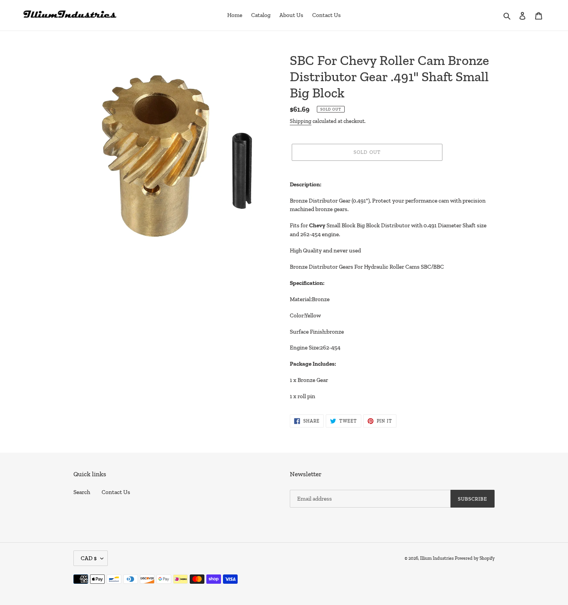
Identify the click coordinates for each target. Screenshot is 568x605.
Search (81, 492)
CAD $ (89, 558)
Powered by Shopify (475, 558)
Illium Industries (437, 558)
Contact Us (116, 492)
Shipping (300, 121)
